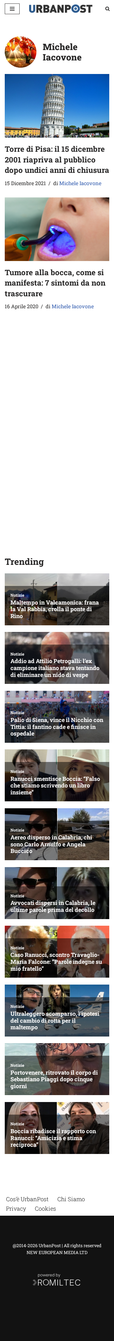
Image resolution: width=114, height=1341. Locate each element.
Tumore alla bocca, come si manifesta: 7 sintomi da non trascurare (55, 282)
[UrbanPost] (60, 8)
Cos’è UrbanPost (27, 1199)
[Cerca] (107, 8)
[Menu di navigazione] (12, 8)
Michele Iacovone (80, 183)
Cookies (45, 1208)
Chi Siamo (71, 1199)
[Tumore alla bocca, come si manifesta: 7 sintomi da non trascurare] (57, 229)
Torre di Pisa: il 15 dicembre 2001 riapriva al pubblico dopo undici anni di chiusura (57, 159)
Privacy (16, 1208)
